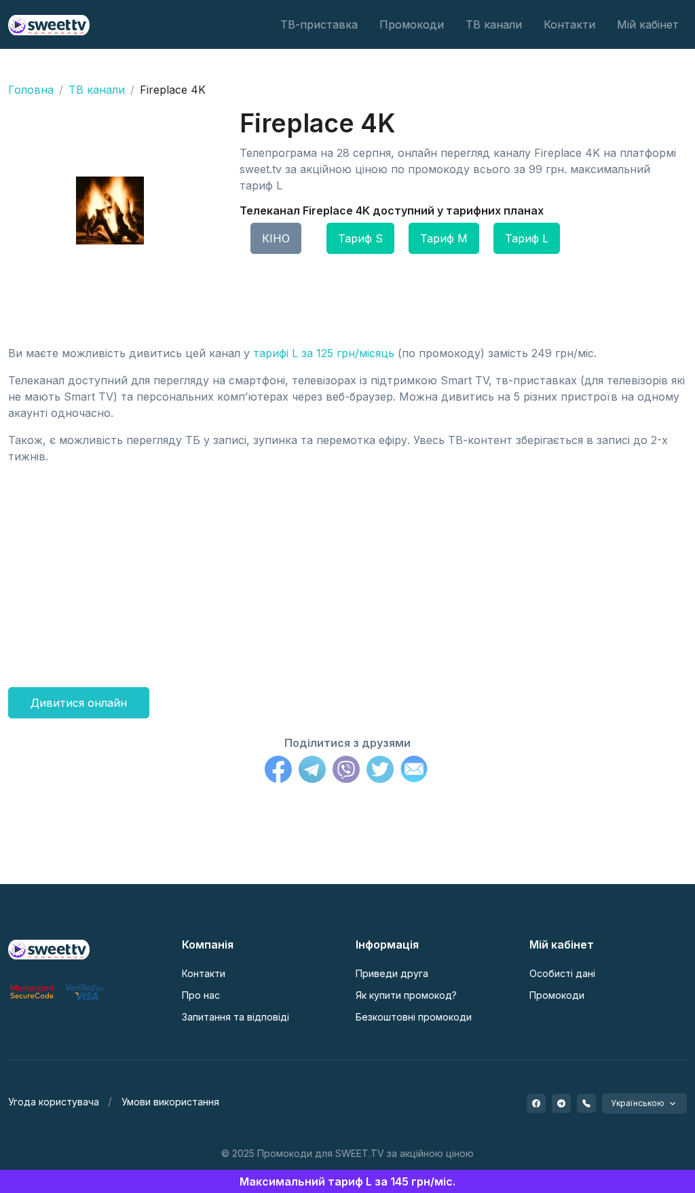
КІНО (276, 238)
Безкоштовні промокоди (414, 1017)
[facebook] (536, 1103)
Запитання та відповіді (235, 1017)
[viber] (586, 1103)
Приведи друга (392, 973)
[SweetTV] (49, 24)
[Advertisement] (347, 570)
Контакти (569, 24)
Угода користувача (53, 1101)
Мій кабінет (648, 24)
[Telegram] (312, 771)
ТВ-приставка (319, 24)
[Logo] (49, 948)
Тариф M (444, 238)
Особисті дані (562, 973)
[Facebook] (278, 771)
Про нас (201, 995)
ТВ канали (494, 24)
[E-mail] (414, 771)
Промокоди (411, 24)
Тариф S (360, 238)
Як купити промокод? (406, 995)
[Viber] (346, 771)
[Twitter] (380, 771)
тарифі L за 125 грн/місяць (323, 353)
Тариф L (526, 238)
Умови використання (170, 1101)
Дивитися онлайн (79, 703)
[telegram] (561, 1103)
